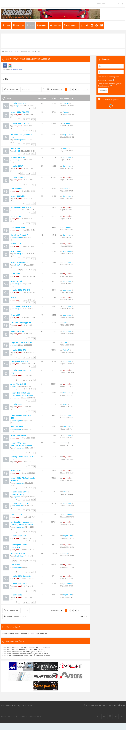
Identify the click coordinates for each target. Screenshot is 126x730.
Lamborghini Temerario (20, 207)
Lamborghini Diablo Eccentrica (18, 545)
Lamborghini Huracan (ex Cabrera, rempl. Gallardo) (21, 523)
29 (29, 153)
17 (24, 185)
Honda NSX (15, 148)
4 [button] (75, 89)
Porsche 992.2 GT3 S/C (20, 290)
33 (34, 532)
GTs (5, 79)
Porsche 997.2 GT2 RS (19, 503)
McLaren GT (15, 216)
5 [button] (78, 89)
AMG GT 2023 (16, 514)
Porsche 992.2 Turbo (19, 103)
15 (32, 131)
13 (26, 131)
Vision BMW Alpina (18, 227)
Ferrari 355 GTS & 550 (19, 112)
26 (24, 499)
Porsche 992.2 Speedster (21, 576)
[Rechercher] (118, 3)
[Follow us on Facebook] (97, 716)
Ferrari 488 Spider (18, 196)
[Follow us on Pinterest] (116, 716)
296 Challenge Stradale (20, 306)
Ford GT (13, 297)
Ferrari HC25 (15, 243)
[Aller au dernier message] (70, 103)
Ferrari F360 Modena (19, 262)
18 (26, 185)
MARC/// (66, 350)
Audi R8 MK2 (15, 565)
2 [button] (69, 89)
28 (26, 153)
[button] (62, 89)
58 (24, 380)
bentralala (19, 556)
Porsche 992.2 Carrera (19, 123)
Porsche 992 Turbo (18, 583)
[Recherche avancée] (122, 3)
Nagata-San (67, 134)
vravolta (16, 398)
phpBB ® (14, 716)
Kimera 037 (15, 315)
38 (32, 119)
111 (27, 561)
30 (32, 153)
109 (21, 561)
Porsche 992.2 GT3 (18, 404)
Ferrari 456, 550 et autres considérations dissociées (21, 394)
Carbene (66, 123)
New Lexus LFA (16, 427)
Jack (14, 386)
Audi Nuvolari (16, 188)
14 (29, 131)
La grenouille (18, 506)
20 (32, 185)
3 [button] (72, 89)
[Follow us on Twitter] (103, 716)
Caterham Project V (19, 235)
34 (32, 602)
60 (29, 380)
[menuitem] (42, 25)
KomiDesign (36, 716)
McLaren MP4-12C (18, 553)
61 (32, 380)
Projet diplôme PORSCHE (21, 342)
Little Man (19, 265)
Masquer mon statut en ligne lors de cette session (110, 85)
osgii (17, 106)
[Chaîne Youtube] (122, 716)
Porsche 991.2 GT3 (18, 350)
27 (24, 153)
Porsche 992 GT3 (17, 177)
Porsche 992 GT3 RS (18, 536)
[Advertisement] (63, 40)
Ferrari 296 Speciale (19, 435)
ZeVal (65, 404)
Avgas (65, 112)
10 (24, 144)
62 (34, 380)
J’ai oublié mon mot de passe (108, 77)
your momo (67, 251)
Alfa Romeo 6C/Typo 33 (20, 322)
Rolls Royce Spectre (19, 361)
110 (24, 561)
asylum (66, 148)
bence (65, 443)
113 (34, 561)
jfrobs (65, 342)
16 (34, 131)
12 (24, 131)
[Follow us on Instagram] (110, 716)
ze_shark (18, 114)
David (17, 151)
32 (32, 532)
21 (34, 185)
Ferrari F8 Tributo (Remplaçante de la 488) (21, 444)
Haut (123, 705)
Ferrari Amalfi (16, 281)
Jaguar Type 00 (17, 331)
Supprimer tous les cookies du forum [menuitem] (101, 705)
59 (26, 380)
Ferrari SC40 (15, 470)
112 (31, 561)
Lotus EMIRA (15, 251)
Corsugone (19, 139)
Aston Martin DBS (18, 384)
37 (29, 119)
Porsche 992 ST (17, 166)
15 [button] (84, 89)
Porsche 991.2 (16, 595)
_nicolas (66, 103)
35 (24, 119)
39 (34, 119)
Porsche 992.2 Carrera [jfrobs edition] (19, 493)
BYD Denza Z (15, 274)
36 (26, 119)
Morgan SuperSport (19, 157)
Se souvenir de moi (105, 80)
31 (34, 153)
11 (26, 144)
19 (29, 185)
